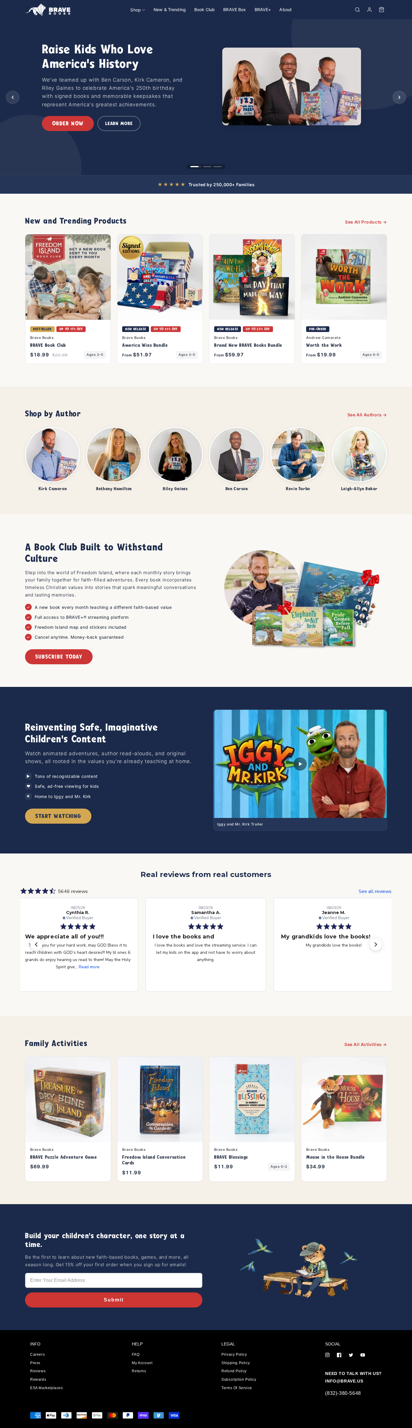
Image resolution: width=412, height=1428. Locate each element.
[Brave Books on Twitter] (351, 1355)
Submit (114, 1299)
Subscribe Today (58, 656)
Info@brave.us (344, 1381)
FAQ (135, 1354)
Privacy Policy (234, 1354)
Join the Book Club (80, 128)
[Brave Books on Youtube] (362, 1355)
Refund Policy (234, 1371)
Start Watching (58, 816)
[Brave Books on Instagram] (327, 1355)
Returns (139, 1371)
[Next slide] (399, 97)
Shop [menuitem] (135, 9)
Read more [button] (89, 967)
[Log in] (369, 9)
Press (35, 1363)
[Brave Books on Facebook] (339, 1355)
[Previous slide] (12, 97)
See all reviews (375, 891)
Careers (37, 1354)
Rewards (38, 1379)
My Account (142, 1363)
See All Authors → (367, 414)
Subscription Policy (238, 1379)
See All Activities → (365, 1044)
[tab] (194, 166)
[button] (357, 9)
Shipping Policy (235, 1363)
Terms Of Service (236, 1388)
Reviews (38, 1371)
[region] (206, 97)
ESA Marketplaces (46, 1388)
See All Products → (366, 221)
